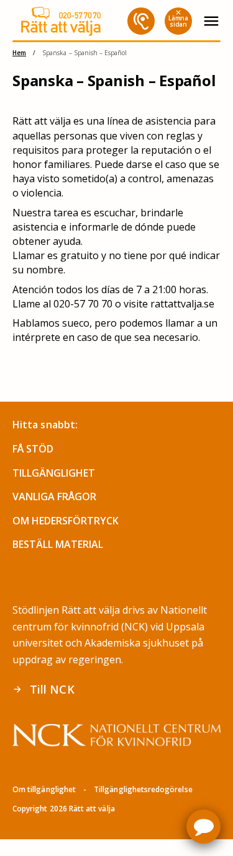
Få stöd (32, 449)
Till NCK (43, 689)
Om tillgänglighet (44, 789)
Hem (19, 52)
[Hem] (60, 21)
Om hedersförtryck (65, 520)
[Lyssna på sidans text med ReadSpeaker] (141, 21)
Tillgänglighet (53, 473)
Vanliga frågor (54, 496)
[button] (203, 827)
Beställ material (57, 544)
